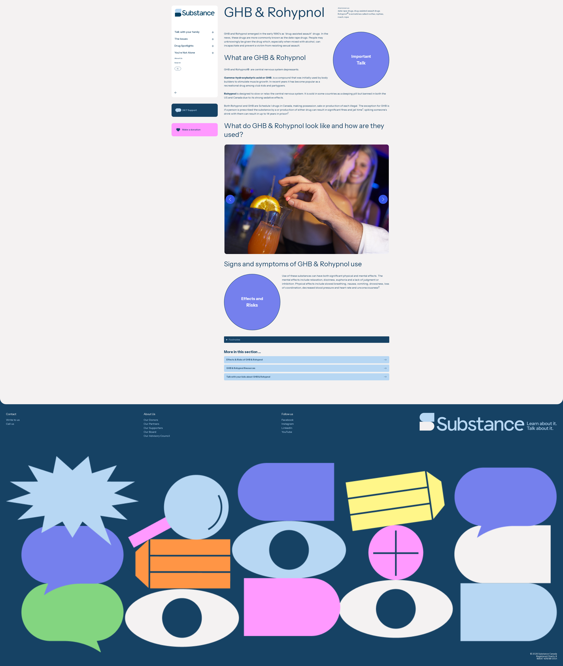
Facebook (288, 420)
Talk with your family (187, 32)
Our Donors (151, 420)
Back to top (560, 657)
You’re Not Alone (184, 52)
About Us (178, 58)
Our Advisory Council (157, 436)
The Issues (181, 38)
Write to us (13, 420)
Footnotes (234, 339)
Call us (10, 423)
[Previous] (230, 199)
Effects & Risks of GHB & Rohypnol (244, 360)
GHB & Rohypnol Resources (240, 368)
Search (177, 63)
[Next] (383, 199)
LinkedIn (287, 428)
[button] (195, 110)
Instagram (288, 423)
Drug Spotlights (184, 45)
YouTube (287, 432)
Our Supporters (153, 428)
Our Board (150, 432)
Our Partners (151, 423)
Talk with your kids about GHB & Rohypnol (248, 377)
